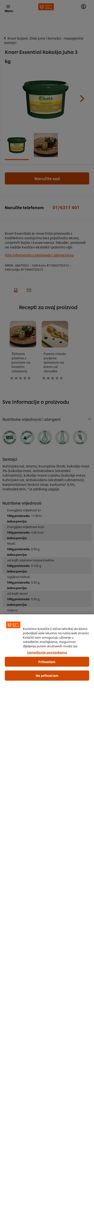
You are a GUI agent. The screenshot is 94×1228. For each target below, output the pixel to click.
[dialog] (47, 921)
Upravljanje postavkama (47, 652)
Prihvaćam (46, 661)
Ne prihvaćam (47, 675)
